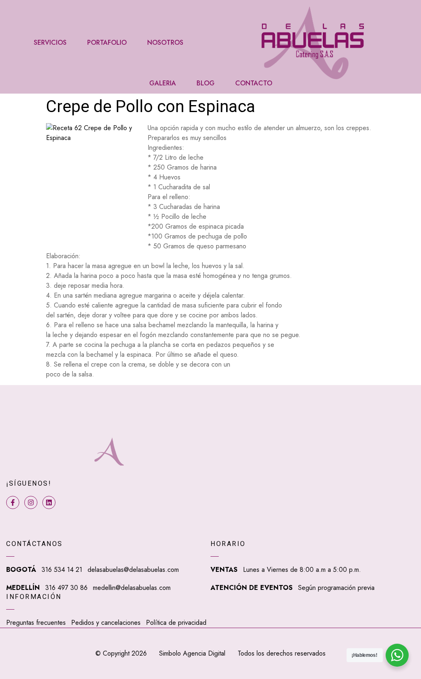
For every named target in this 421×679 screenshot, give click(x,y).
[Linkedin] (49, 502)
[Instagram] (30, 502)
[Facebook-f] (12, 502)
